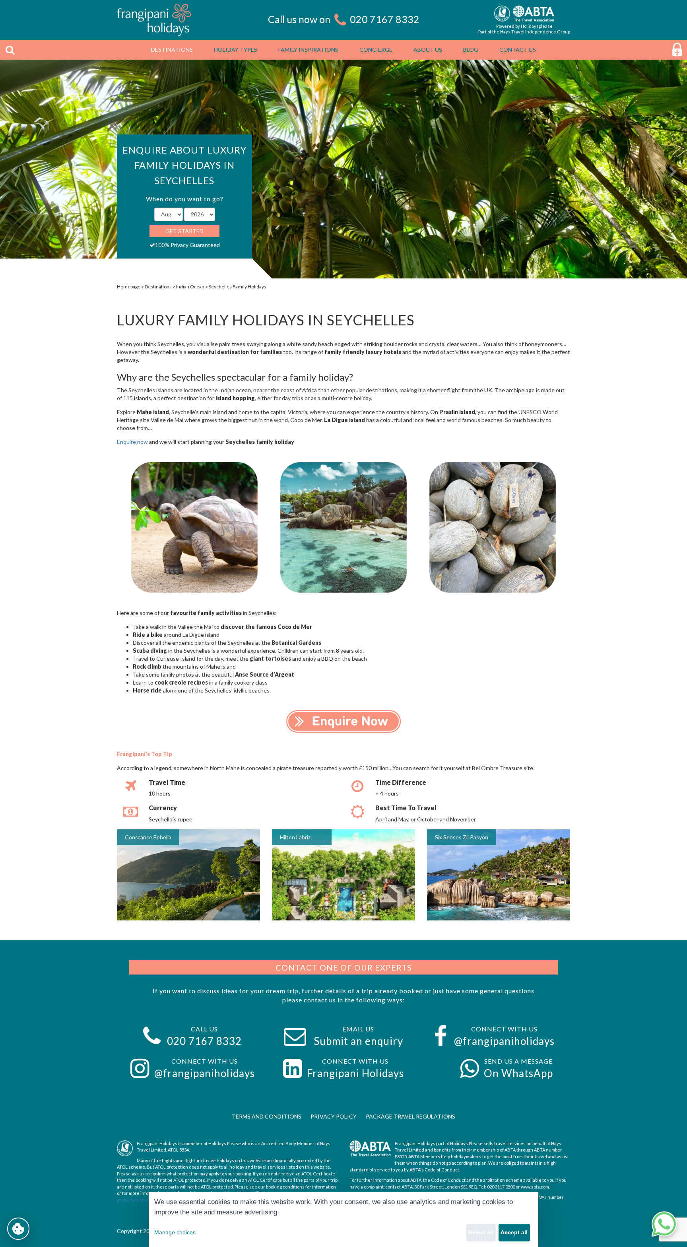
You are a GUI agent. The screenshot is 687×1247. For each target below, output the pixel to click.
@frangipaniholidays (504, 1041)
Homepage (128, 287)
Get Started (184, 231)
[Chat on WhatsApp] (664, 1224)
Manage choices (175, 1232)
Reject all (480, 1232)
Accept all (514, 1232)
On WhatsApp (518, 1073)
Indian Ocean (190, 287)
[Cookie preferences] (18, 1229)
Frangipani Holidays (355, 1073)
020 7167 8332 (384, 19)
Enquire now (132, 441)
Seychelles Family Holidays (237, 287)
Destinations (158, 287)
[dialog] (343, 1219)
